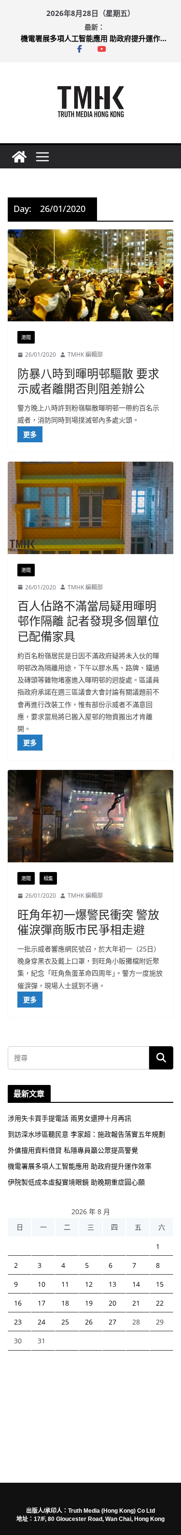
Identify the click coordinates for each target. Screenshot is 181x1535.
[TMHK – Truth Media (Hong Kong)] (19, 156)
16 (18, 1303)
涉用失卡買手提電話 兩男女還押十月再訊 (69, 1118)
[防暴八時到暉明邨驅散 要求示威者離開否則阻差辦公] (90, 275)
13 (112, 1284)
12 (89, 1284)
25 (65, 1321)
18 (65, 1303)
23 (18, 1321)
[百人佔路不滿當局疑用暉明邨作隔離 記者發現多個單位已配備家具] (90, 508)
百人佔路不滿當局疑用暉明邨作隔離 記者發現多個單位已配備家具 (88, 621)
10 (41, 1284)
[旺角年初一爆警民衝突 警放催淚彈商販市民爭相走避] (90, 816)
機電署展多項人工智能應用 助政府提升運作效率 (97, 38)
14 (136, 1284)
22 (160, 1303)
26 (89, 1321)
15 (160, 1284)
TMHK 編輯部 (85, 354)
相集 (48, 878)
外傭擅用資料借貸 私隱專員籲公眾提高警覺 (73, 1150)
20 (112, 1303)
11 (65, 1284)
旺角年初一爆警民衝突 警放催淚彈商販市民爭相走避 (88, 921)
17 (41, 1303)
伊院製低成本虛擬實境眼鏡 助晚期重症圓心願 (76, 1182)
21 (136, 1303)
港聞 (26, 337)
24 (41, 1321)
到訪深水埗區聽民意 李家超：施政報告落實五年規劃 (86, 1134)
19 (89, 1303)
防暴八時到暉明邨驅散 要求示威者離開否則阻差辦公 (88, 380)
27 (112, 1321)
